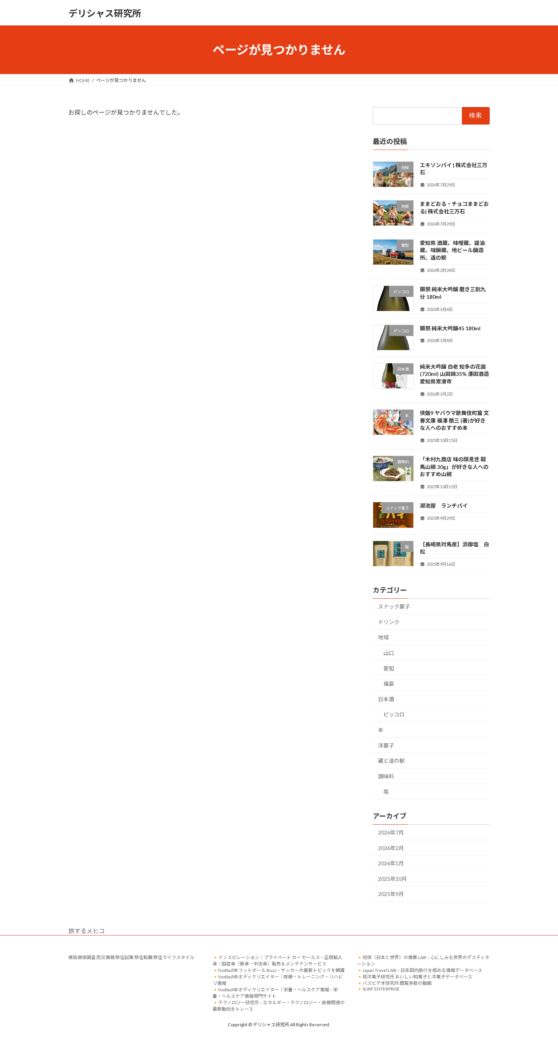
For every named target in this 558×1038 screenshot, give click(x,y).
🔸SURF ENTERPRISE (378, 989)
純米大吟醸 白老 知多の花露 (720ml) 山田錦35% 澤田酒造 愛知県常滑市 (454, 374)
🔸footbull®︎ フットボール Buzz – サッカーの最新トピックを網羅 (279, 970)
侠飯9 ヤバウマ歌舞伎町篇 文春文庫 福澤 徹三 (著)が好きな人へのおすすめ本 (454, 420)
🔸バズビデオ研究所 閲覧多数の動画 (394, 983)
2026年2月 (391, 848)
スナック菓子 (394, 606)
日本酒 (386, 699)
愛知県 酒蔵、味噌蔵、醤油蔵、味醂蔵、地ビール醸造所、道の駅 (452, 250)
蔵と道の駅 (391, 760)
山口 (388, 653)
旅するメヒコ (86, 930)
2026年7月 (391, 832)
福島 (388, 683)
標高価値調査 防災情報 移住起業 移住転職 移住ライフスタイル (131, 957)
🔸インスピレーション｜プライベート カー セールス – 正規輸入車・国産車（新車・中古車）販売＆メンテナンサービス (277, 960)
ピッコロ (394, 714)
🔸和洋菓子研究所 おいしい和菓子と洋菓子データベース (414, 977)
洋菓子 (386, 745)
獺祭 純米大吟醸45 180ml (450, 328)
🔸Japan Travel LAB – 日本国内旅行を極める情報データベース (419, 970)
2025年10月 (392, 879)
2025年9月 (391, 894)
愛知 (388, 668)
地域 (383, 637)
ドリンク (388, 622)
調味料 (386, 776)
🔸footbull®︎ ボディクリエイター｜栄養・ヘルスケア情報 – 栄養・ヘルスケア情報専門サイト (275, 993)
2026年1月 (391, 863)
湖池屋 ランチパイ (444, 506)
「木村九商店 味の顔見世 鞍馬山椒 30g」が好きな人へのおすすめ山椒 (454, 466)
